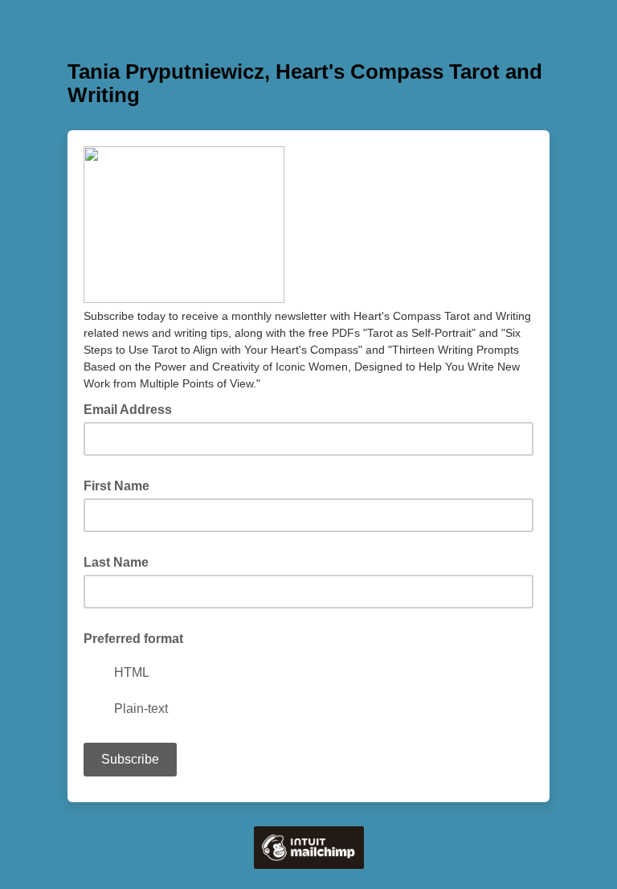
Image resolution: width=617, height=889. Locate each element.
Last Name (116, 562)
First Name (116, 486)
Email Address (133, 408)
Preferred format (133, 638)
